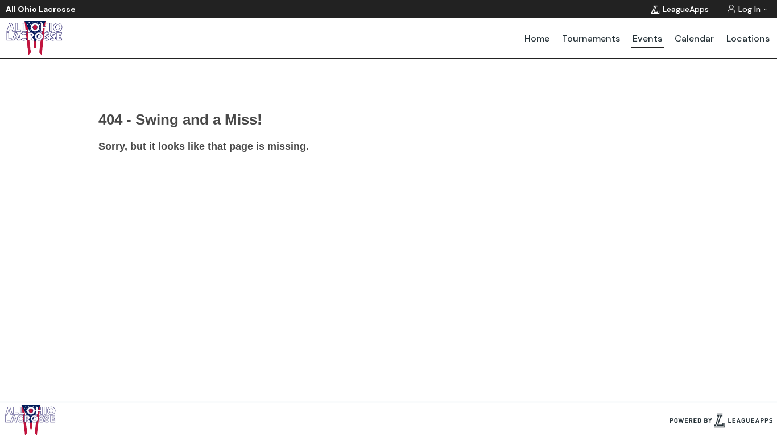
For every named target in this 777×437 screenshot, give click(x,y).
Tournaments (591, 38)
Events (647, 38)
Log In (749, 9)
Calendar (694, 38)
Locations (748, 38)
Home (536, 38)
